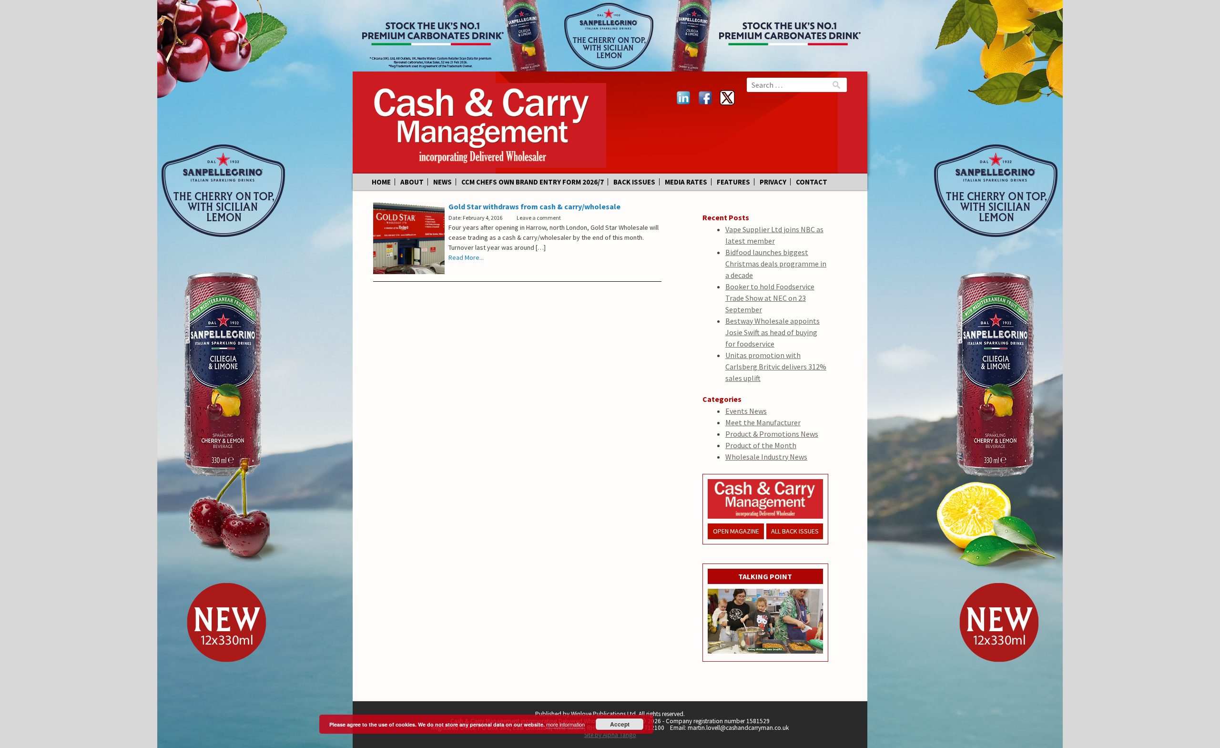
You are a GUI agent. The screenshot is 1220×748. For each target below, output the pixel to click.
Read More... (466, 257)
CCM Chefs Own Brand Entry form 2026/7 (532, 181)
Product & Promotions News (771, 434)
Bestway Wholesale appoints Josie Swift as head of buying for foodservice (772, 332)
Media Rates (686, 181)
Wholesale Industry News (766, 456)
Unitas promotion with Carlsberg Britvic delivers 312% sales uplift (775, 366)
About (412, 181)
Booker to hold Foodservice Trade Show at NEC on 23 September (769, 298)
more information (565, 724)
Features (733, 181)
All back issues (795, 531)
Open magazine (736, 531)
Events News (746, 411)
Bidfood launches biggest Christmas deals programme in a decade (775, 263)
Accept (620, 724)
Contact (811, 181)
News (442, 181)
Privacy (773, 181)
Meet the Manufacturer (763, 422)
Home (381, 181)
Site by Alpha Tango (610, 735)
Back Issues (634, 181)
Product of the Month (760, 445)
